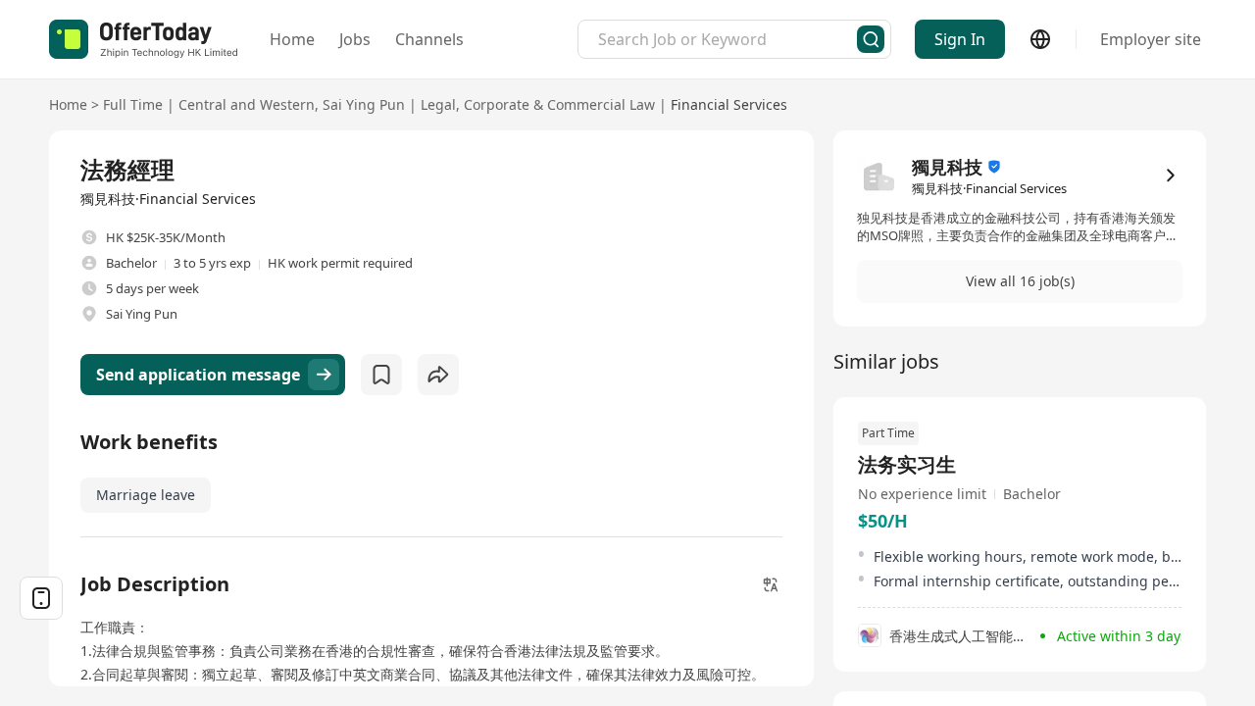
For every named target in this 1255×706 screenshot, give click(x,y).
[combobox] (727, 39)
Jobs (355, 39)
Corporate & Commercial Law (559, 104)
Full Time (133, 104)
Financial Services (729, 104)
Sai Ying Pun (364, 104)
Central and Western (246, 104)
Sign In (959, 39)
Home (292, 39)
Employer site (1150, 39)
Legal (438, 104)
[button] (1019, 281)
